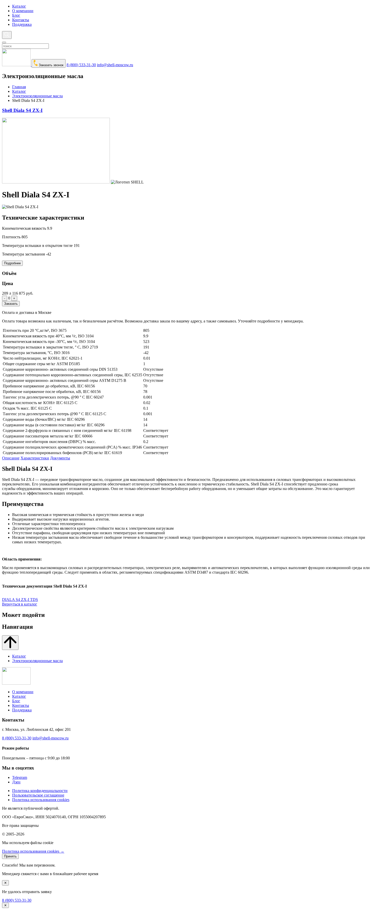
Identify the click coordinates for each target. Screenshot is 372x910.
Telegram (19, 777)
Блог (16, 15)
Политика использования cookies (40, 800)
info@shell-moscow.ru (115, 65)
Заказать (11, 304)
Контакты (20, 20)
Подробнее (12, 263)
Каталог (19, 6)
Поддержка (22, 24)
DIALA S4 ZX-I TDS (20, 599)
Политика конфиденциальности (40, 790)
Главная (19, 87)
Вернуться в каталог (19, 604)
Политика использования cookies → (33, 851)
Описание (10, 458)
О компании (22, 11)
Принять (10, 856)
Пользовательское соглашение (38, 795)
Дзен (16, 782)
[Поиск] (7, 35)
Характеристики (34, 458)
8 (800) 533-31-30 (81, 65)
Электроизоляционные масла (37, 96)
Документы (60, 458)
